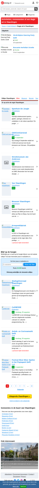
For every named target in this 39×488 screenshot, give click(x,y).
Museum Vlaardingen (21, 201)
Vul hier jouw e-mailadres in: (19, 261)
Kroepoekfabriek (19, 226)
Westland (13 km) (7, 432)
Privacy (23, 476)
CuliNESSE (16, 307)
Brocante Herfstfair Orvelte (23, 47)
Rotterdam (15, 309)
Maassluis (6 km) (7, 416)
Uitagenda (31, 15)
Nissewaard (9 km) (8, 423)
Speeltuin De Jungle (20, 109)
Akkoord (23, 486)
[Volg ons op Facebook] (15, 480)
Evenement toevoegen (20, 474)
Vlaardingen (16, 111)
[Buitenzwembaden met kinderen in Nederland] (19, 468)
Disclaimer (16, 476)
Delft (13, 336)
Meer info (16, 486)
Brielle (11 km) (6, 428)
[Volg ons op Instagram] (21, 480)
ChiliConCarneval (19, 133)
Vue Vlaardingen (19, 183)
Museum (24, 98)
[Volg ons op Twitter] (18, 480)
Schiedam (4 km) (7, 414)
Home (4, 26)
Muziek (31, 98)
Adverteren (8, 474)
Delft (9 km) (5, 425)
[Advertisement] (19, 75)
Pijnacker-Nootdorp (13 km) (11, 435)
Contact (31, 474)
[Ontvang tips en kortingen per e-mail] (24, 480)
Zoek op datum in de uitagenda (19, 401)
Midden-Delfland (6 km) (9, 418)
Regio (8, 15)
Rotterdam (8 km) (7, 421)
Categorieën (19, 15)
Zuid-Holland (11, 26)
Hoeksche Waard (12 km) (10, 430)
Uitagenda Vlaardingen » (19, 396)
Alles (18, 98)
